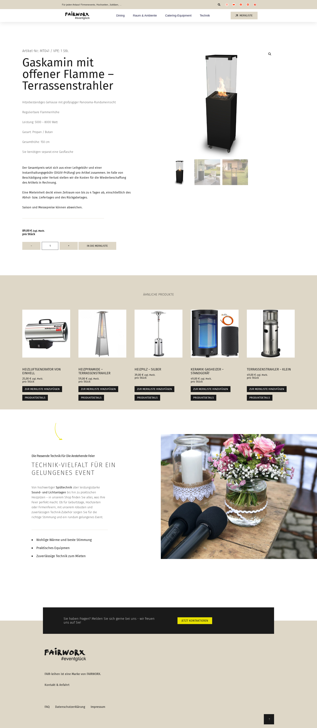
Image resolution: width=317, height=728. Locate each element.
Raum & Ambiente (145, 15)
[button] (219, 4)
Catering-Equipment (178, 15)
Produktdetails (35, 397)
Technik (205, 15)
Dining (120, 15)
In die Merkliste (97, 245)
